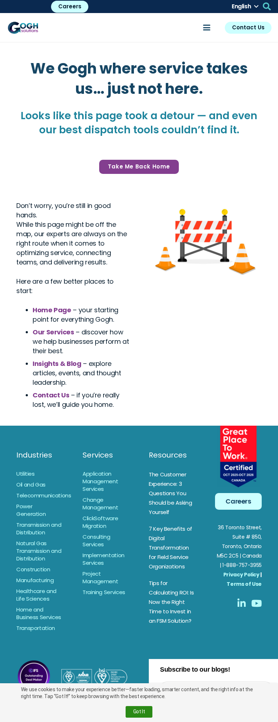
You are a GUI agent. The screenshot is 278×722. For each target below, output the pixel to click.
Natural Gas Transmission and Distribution (38, 550)
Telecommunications (43, 495)
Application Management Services (100, 481)
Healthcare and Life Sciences (36, 594)
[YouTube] (256, 603)
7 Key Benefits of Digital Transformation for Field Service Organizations (170, 547)
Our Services (53, 332)
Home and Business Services (38, 613)
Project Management (100, 577)
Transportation (35, 628)
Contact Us (51, 395)
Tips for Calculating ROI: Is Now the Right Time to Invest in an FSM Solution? (171, 602)
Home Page (52, 309)
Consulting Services (96, 540)
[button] (245, 6)
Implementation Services (104, 559)
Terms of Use (244, 584)
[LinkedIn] (241, 603)
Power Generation (31, 510)
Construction (33, 569)
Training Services (104, 592)
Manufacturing (35, 580)
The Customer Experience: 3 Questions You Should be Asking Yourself (170, 493)
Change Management (100, 503)
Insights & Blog (57, 363)
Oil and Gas (31, 484)
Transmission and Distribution (38, 528)
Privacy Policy (241, 574)
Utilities (25, 473)
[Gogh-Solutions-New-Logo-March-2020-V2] (23, 27)
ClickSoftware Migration (100, 522)
